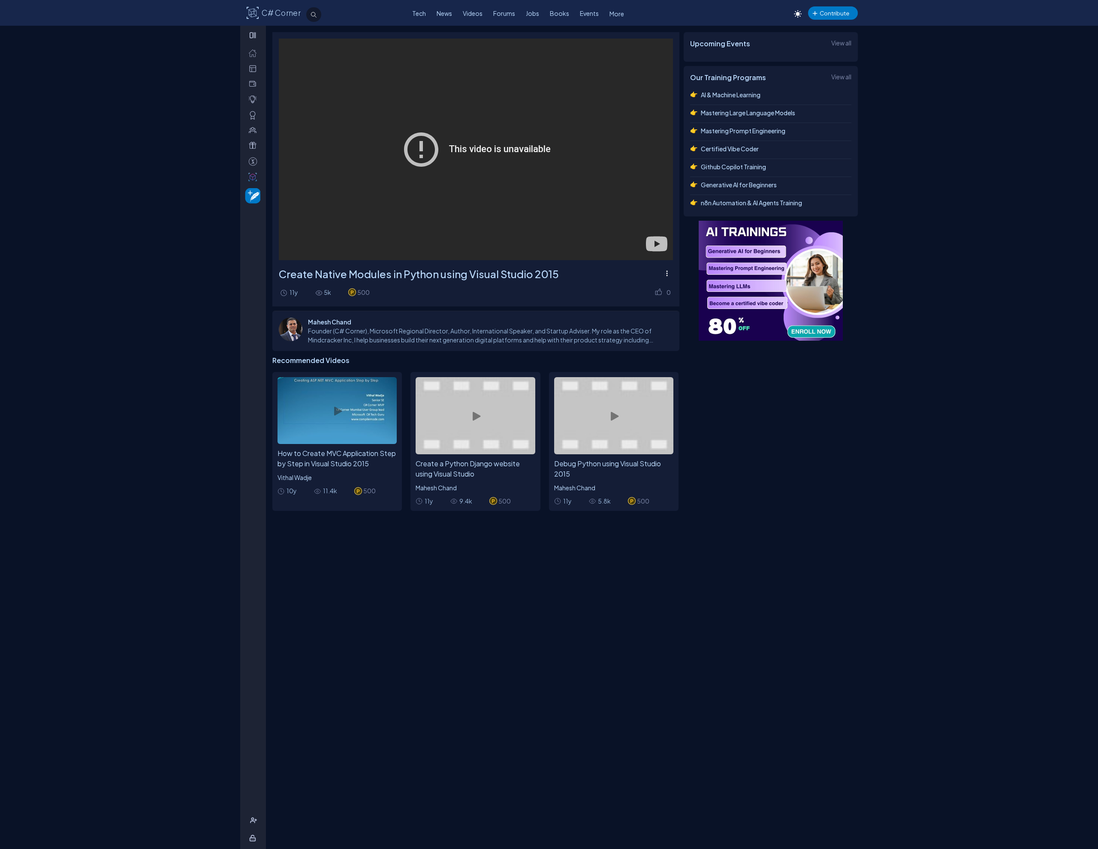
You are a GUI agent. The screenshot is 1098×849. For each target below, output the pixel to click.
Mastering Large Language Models (748, 113)
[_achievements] (254, 115)
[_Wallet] (254, 83)
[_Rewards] (254, 161)
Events (589, 13)
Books (559, 13)
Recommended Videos (311, 360)
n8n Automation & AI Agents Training (751, 203)
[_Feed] (254, 52)
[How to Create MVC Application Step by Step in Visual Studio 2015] (337, 410)
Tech (419, 13)
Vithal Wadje (295, 477)
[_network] (254, 130)
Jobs (532, 13)
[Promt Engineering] (771, 281)
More (616, 14)
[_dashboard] (254, 68)
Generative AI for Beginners (739, 185)
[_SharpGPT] (254, 177)
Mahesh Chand (436, 488)
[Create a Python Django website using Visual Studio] (475, 415)
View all (841, 43)
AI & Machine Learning (730, 95)
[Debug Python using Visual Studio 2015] (613, 415)
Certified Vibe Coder (730, 149)
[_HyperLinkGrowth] (251, 195)
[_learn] (254, 99)
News (444, 13)
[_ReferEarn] (254, 145)
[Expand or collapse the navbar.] (253, 35)
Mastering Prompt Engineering (743, 131)
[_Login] (254, 838)
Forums (504, 13)
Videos (473, 13)
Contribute (834, 13)
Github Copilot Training (733, 167)
